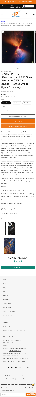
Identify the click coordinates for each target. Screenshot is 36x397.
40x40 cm (6, 103)
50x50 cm (17, 103)
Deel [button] (4, 218)
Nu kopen (18, 121)
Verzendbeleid (7, 303)
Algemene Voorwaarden (10, 319)
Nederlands (25, 379)
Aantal (3, 106)
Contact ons (6, 299)
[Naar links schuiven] (14, 69)
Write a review (18, 267)
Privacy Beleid (7, 315)
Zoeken (5, 284)
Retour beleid (7, 307)
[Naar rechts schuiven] (22, 69)
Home (3, 21)
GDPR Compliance (8, 323)
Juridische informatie (9, 311)
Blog (4, 287)
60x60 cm (27, 103)
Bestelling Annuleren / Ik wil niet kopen (14, 330)
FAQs (5, 291)
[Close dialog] (34, 384)
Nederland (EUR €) (11, 379)
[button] (2, 14)
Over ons (6, 295)
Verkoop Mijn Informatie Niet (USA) (13, 326)
